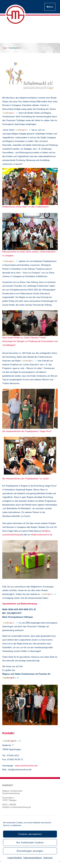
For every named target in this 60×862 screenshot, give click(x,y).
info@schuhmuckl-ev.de (41, 534)
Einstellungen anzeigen (30, 851)
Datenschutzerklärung (32, 858)
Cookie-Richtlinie (14, 858)
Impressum (48, 858)
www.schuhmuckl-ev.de (26, 765)
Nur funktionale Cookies (30, 842)
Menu (50, 7)
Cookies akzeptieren (30, 834)
